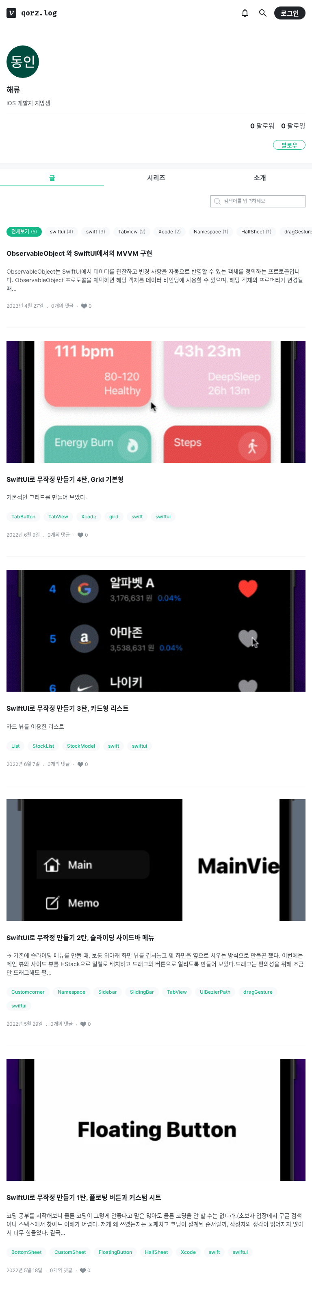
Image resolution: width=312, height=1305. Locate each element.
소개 (260, 178)
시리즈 (156, 178)
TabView (131, 232)
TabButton (23, 516)
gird (114, 516)
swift (95, 232)
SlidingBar (142, 992)
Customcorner (28, 992)
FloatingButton (115, 1252)
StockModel (81, 746)
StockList (43, 746)
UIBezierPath (215, 992)
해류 (13, 90)
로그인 (290, 13)
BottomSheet (26, 1252)
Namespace (211, 232)
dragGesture (258, 992)
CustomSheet (70, 1252)
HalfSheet (256, 232)
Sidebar (107, 992)
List (15, 746)
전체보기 (24, 232)
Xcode (169, 232)
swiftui (61, 232)
